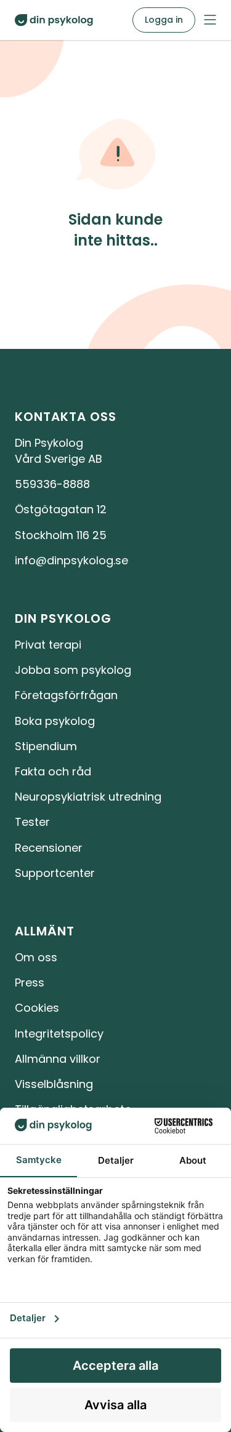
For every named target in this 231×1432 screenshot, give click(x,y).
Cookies (37, 1007)
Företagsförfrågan (66, 695)
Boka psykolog (55, 721)
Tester (32, 822)
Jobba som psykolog (73, 670)
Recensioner (49, 847)
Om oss (36, 957)
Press (29, 982)
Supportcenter (55, 873)
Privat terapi (48, 644)
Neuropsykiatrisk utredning (88, 796)
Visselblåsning (54, 1084)
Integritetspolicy (59, 1033)
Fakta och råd (53, 771)
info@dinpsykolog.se (71, 560)
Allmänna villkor (57, 1058)
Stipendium (46, 746)
